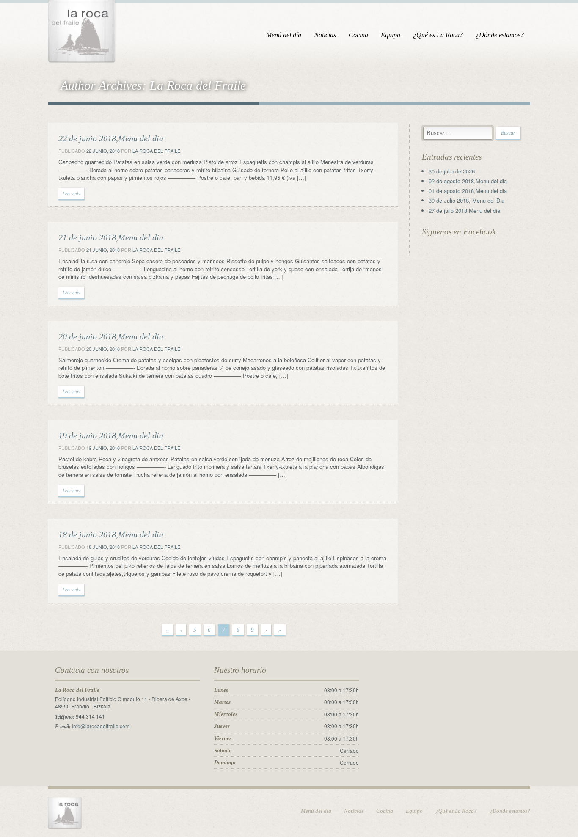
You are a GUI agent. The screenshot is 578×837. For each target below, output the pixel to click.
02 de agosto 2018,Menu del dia (468, 181)
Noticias (325, 35)
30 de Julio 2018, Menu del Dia (466, 200)
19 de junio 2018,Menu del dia (110, 435)
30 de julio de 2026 (452, 171)
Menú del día (283, 35)
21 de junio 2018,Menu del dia (110, 237)
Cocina (358, 35)
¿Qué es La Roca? (438, 35)
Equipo (390, 35)
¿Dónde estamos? (500, 35)
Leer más (71, 193)
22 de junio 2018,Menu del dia (110, 138)
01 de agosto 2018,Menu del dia (468, 191)
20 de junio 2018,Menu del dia (110, 336)
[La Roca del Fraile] (82, 30)
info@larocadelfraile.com (100, 726)
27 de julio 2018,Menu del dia (464, 210)
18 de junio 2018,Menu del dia (110, 534)
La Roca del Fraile (156, 150)
